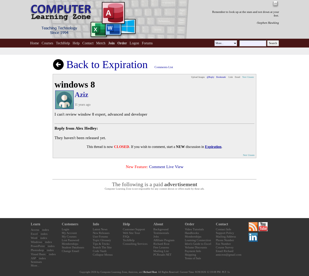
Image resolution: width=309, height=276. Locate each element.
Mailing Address (226, 236)
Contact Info (223, 229)
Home (34, 43)
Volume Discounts (196, 247)
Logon (134, 43)
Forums (147, 43)
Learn (35, 224)
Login (65, 229)
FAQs (126, 236)
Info (96, 224)
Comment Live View (166, 166)
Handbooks (192, 233)
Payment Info (193, 251)
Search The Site (102, 247)
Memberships (70, 243)
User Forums (100, 236)
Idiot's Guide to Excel (198, 243)
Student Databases (73, 247)
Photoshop (37, 250)
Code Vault (100, 251)
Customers (70, 224)
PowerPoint (38, 246)
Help (76, 43)
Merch (100, 43)
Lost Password (70, 240)
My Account (69, 233)
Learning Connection (198, 240)
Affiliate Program (163, 240)
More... (35, 265)
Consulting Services (135, 243)
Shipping (190, 254)
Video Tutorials (194, 229)
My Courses (69, 236)
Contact (87, 43)
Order (189, 224)
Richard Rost (161, 243)
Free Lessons (161, 247)
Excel (34, 234)
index (45, 229)
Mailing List (161, 251)
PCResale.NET (162, 254)
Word (34, 238)
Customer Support (134, 229)
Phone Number (225, 240)
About (158, 224)
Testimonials (161, 233)
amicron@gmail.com (228, 254)
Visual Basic (38, 254)
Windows (36, 242)
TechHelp (63, 43)
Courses (47, 43)
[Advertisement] (154, 204)
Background (161, 229)
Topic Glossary (102, 240)
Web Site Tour (131, 233)
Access (35, 229)
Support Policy (225, 233)
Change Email (70, 251)
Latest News (100, 229)
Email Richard (224, 251)
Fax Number (223, 243)
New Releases (101, 233)
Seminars (36, 262)
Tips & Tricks (101, 243)
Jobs (156, 236)
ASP (33, 258)
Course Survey (225, 247)
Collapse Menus (103, 254)
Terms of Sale (193, 258)
